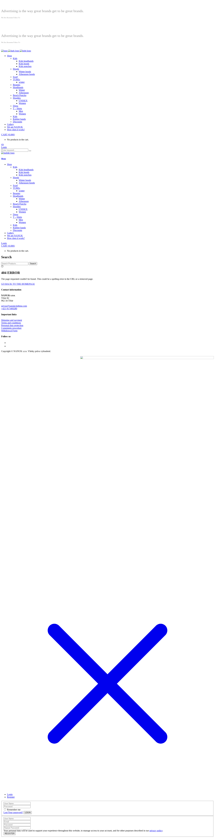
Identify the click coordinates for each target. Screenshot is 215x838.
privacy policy (155, 830)
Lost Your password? (13, 812)
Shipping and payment (11, 320)
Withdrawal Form (9, 330)
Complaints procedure (11, 328)
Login (4, 147)
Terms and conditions (11, 323)
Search (33, 263)
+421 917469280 (9, 308)
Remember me (13, 809)
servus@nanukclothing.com (14, 306)
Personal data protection (12, 325)
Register (11, 797)
